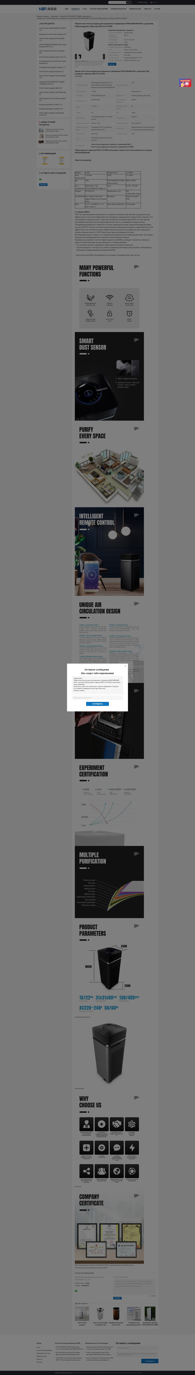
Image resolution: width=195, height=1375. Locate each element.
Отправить (97, 704)
